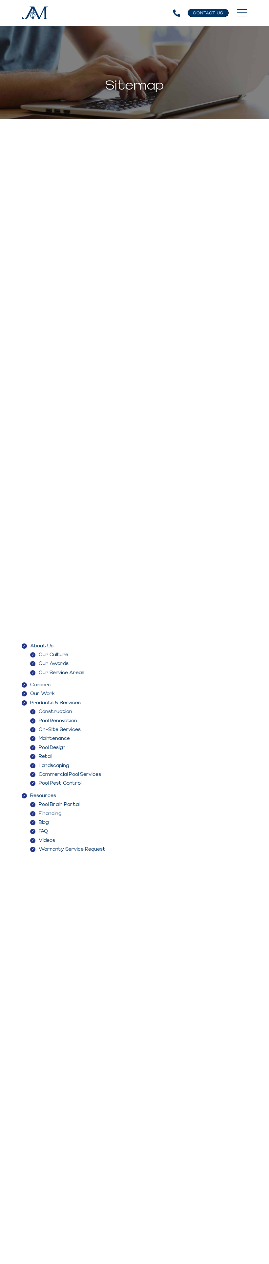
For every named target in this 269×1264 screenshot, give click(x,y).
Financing (50, 814)
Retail (45, 756)
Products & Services (55, 703)
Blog (44, 822)
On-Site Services (60, 729)
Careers (40, 685)
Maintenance (54, 738)
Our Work (42, 694)
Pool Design (52, 747)
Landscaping (54, 765)
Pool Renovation (58, 721)
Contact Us (208, 13)
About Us (41, 646)
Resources (43, 796)
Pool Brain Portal (59, 804)
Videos (47, 840)
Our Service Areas (61, 673)
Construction (55, 712)
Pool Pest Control (60, 783)
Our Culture (53, 655)
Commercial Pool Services (70, 774)
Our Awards (54, 663)
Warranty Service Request (72, 849)
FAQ (43, 831)
